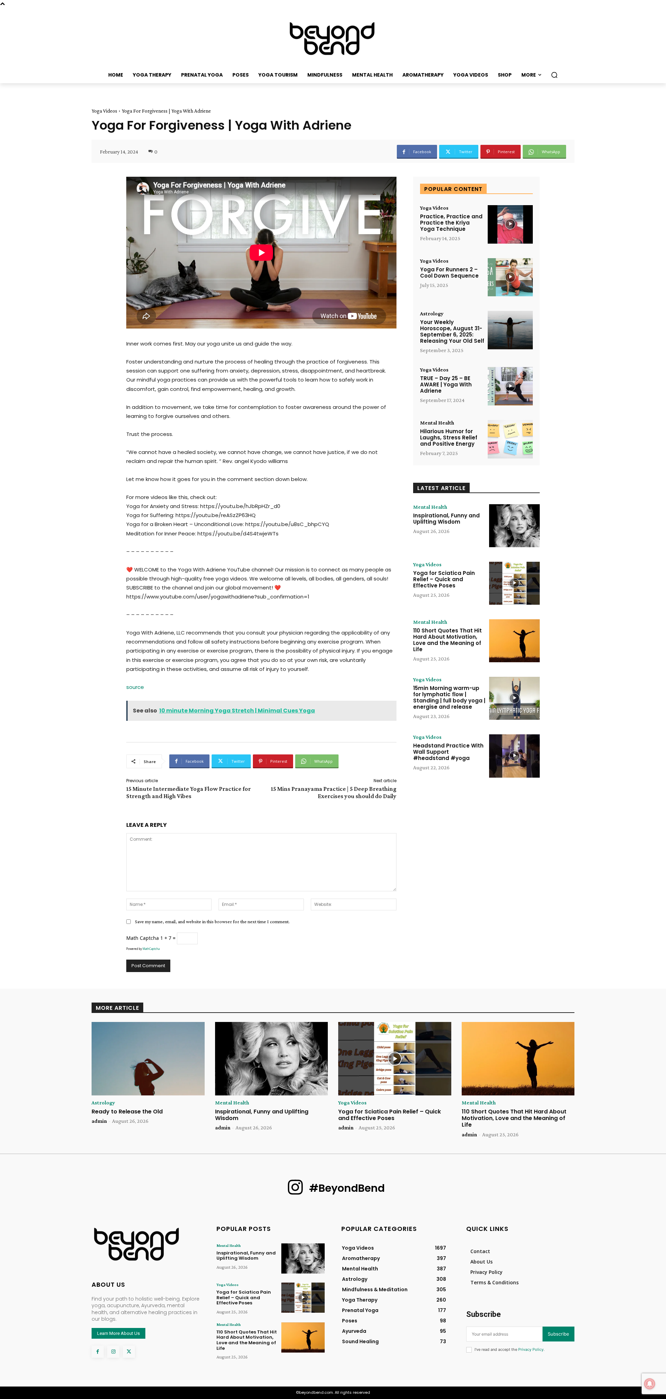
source (135, 687)
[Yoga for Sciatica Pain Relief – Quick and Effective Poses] (514, 583)
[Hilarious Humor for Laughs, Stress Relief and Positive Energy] (510, 439)
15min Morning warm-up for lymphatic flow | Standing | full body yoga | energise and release (449, 697)
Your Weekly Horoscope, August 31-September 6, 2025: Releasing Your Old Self (452, 331)
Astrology (432, 313)
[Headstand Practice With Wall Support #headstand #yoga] (514, 755)
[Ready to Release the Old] (148, 1058)
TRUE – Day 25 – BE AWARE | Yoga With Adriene (446, 384)
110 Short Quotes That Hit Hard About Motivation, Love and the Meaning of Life (447, 640)
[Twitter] (129, 1352)
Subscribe (558, 1334)
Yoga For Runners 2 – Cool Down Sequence (449, 272)
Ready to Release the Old (127, 1112)
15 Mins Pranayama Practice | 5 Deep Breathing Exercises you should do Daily (333, 792)
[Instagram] (113, 1352)
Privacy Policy (531, 1349)
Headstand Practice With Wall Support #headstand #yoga (448, 752)
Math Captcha (142, 938)
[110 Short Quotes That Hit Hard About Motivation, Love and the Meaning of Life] (514, 640)
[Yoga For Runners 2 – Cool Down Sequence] (510, 277)
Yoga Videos (104, 111)
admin (99, 1121)
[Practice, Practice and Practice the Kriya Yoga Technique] (510, 224)
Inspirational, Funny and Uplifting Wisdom (446, 518)
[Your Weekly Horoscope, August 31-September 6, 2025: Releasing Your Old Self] (510, 330)
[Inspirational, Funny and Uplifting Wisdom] (514, 525)
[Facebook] (98, 1352)
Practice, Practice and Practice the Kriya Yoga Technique (451, 223)
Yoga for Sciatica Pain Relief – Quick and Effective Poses (444, 579)
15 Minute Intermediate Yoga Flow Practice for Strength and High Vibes (188, 792)
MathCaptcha (151, 949)
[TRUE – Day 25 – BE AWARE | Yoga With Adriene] (510, 386)
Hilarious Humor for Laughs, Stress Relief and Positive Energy (448, 437)
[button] (554, 75)
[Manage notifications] (649, 1383)
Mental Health (437, 423)
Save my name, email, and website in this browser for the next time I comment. (212, 921)
